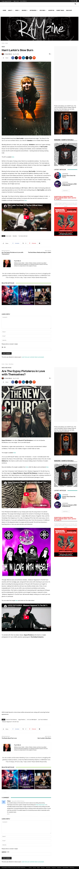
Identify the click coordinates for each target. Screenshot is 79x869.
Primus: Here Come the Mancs (9, 302)
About (34, 867)
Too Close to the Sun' (23, 236)
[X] (75, 1)
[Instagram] (73, 1)
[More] (39, 243)
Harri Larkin (8, 236)
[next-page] (5, 308)
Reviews (43, 867)
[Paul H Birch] (3, 54)
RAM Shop (72, 867)
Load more (65, 190)
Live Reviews (9, 300)
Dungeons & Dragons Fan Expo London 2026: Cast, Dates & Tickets (65, 198)
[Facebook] (71, 1)
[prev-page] (3, 308)
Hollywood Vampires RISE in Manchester (26, 302)
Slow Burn (15, 236)
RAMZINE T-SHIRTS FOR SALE (63, 140)
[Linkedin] (23, 57)
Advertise (59, 867)
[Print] (30, 57)
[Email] (27, 57)
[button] (75, 4)
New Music (42, 300)
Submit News (65, 867)
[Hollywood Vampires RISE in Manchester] (26, 295)
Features (54, 867)
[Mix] (34, 57)
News (6, 43)
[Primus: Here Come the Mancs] (10, 295)
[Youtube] (76, 1)
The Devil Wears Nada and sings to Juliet (39, 252)
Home (3, 43)
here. (13, 157)
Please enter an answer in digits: (10, 344)
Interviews (48, 867)
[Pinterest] (19, 57)
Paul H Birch (9, 54)
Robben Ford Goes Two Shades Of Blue (42, 302)
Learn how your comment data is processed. (33, 357)
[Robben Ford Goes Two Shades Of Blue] (43, 295)
